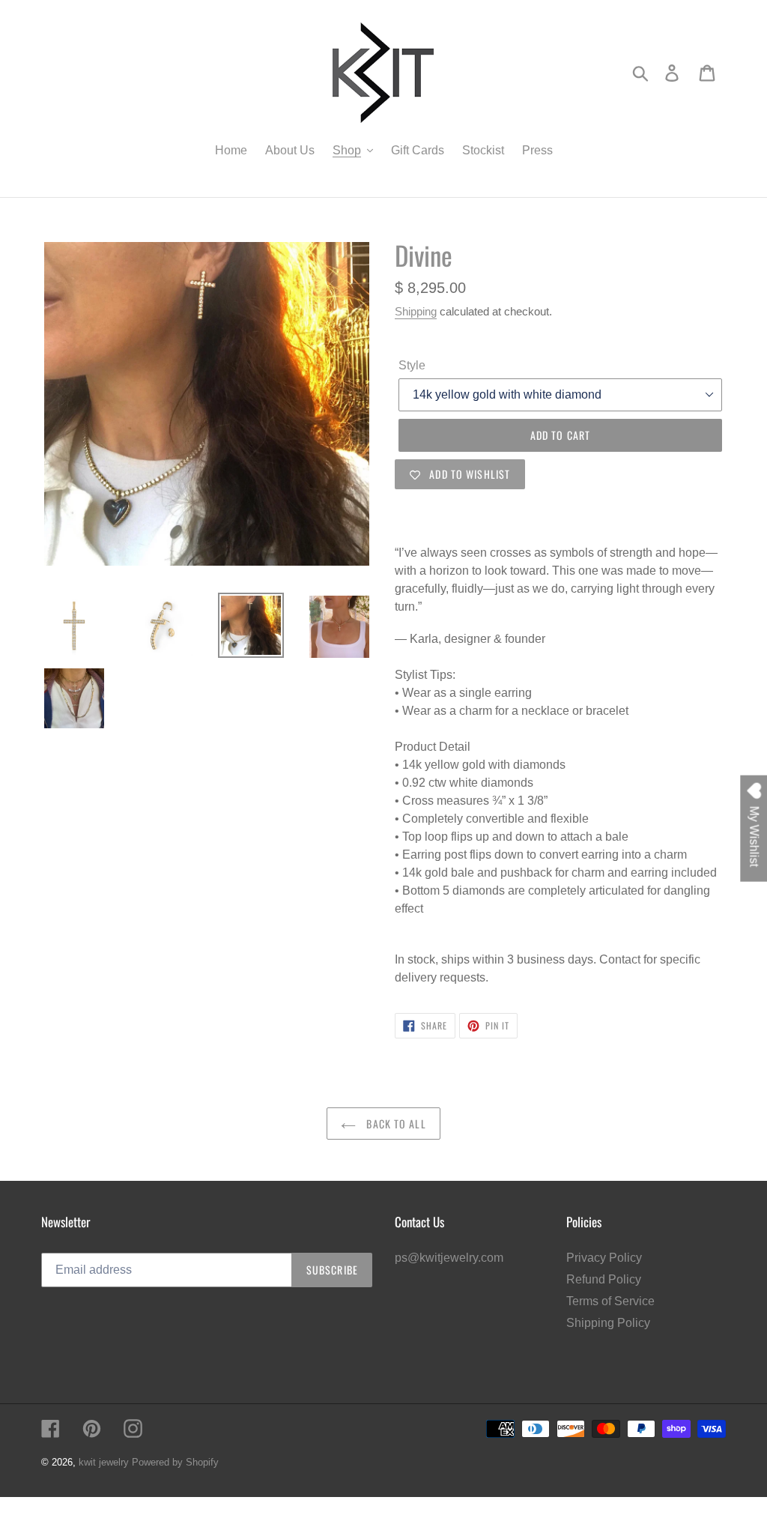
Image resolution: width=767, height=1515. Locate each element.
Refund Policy (603, 1279)
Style (411, 365)
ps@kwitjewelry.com (449, 1257)
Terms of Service (610, 1301)
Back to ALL (394, 1123)
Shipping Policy (608, 1322)
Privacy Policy (604, 1257)
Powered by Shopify (175, 1462)
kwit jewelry (104, 1462)
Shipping (416, 311)
